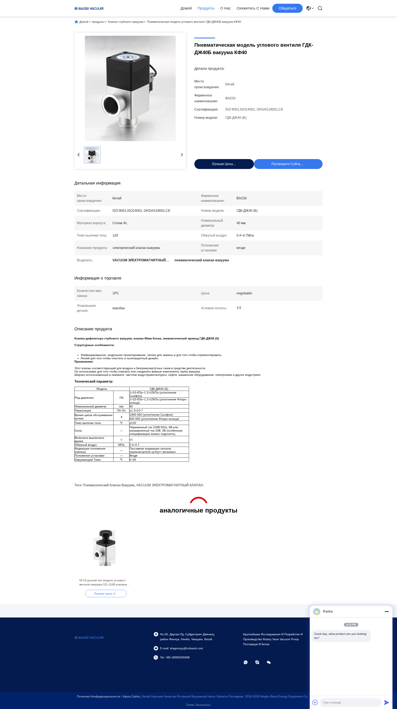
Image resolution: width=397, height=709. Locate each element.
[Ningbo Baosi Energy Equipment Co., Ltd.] (88, 8)
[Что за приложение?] (248, 662)
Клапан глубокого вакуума (125, 21)
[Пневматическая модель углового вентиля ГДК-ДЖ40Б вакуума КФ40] (130, 88)
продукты (98, 21)
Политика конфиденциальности (98, 696)
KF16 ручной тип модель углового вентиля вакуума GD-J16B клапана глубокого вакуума (103, 582)
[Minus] (386, 611)
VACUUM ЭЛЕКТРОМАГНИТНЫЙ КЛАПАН (169, 485)
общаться (287, 8)
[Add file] (315, 702)
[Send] (386, 702)
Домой (186, 8)
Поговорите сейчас (286, 164)
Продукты (205, 8)
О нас (225, 8)
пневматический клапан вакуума (109, 485)
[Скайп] (260, 662)
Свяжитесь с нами (253, 8)
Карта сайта (131, 696)
